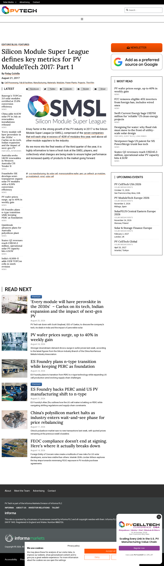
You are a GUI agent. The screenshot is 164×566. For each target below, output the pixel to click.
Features (23, 44)
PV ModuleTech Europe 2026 (131, 197)
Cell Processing (11, 83)
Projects (81, 83)
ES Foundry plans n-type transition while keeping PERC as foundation (12, 213)
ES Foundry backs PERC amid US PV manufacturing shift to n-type (64, 392)
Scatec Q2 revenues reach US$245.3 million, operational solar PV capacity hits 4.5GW (12, 246)
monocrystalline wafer (69, 174)
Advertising (25, 2)
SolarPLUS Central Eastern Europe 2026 (135, 213)
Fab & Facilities (26, 83)
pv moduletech (32, 177)
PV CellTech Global (125, 241)
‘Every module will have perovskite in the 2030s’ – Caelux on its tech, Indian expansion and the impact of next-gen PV (11, 139)
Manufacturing (39, 83)
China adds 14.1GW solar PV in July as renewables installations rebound (11, 119)
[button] (33, 89)
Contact (36, 2)
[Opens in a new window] (10, 513)
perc (81, 174)
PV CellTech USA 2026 (127, 184)
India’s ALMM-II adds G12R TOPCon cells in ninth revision (12, 262)
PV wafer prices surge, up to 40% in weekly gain (12, 199)
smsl (42, 177)
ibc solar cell (52, 174)
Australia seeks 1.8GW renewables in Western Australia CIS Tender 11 (11, 161)
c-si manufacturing (37, 174)
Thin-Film (90, 83)
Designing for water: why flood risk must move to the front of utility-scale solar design (135, 130)
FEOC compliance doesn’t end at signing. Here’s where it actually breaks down (69, 443)
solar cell (50, 177)
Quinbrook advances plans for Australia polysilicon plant (11, 229)
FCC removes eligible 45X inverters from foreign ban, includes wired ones (135, 102)
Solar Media (8, 2)
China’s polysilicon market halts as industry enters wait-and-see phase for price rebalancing (68, 417)
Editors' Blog (9, 44)
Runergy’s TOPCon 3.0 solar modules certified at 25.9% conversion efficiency (12, 101)
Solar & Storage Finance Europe (133, 227)
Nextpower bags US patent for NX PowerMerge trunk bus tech (134, 142)
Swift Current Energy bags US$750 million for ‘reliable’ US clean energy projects (136, 116)
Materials (51, 83)
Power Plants (71, 83)
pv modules (100, 174)
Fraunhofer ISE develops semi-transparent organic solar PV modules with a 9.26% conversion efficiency (12, 181)
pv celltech (89, 174)
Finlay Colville (12, 73)
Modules (60, 83)
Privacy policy (74, 546)
